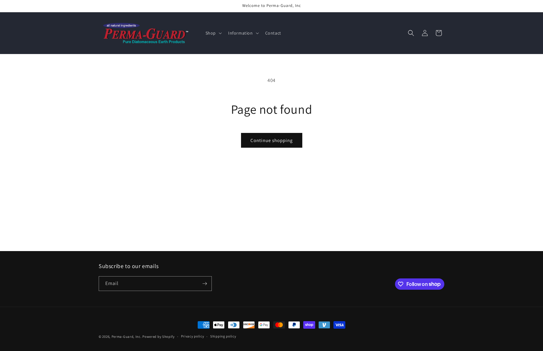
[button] (213, 33)
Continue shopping (271, 140)
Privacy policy (192, 336)
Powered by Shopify (158, 336)
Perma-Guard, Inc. (127, 336)
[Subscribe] (204, 283)
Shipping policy (223, 336)
